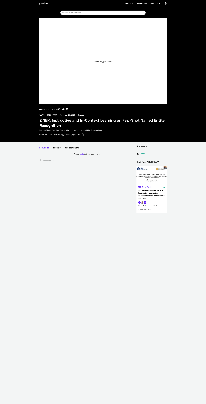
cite (63, 109)
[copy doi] (84, 134)
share (54, 109)
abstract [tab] (57, 147)
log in (82, 154)
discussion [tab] (44, 147)
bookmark (43, 109)
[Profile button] (165, 3)
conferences (142, 3)
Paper (142, 154)
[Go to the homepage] (43, 3)
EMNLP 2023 (153, 162)
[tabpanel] (87, 157)
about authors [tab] (72, 147)
